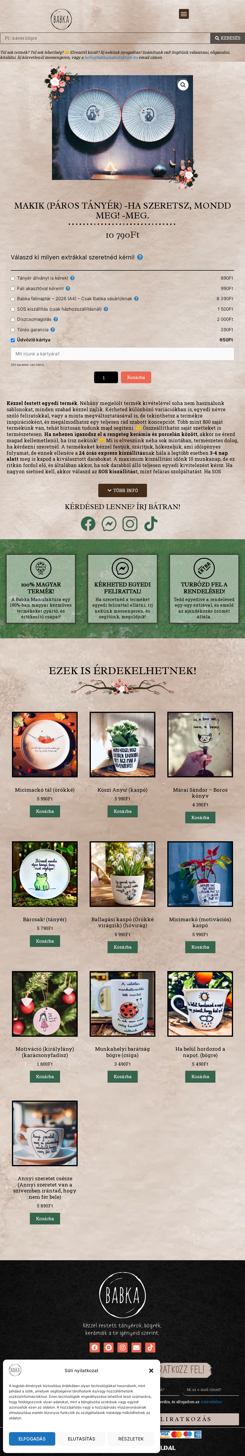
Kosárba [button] (45, 811)
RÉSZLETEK (131, 1439)
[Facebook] (95, 1348)
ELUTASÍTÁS (81, 1439)
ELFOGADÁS (32, 1439)
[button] (151, 1371)
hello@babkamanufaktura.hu (111, 57)
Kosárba (136, 377)
